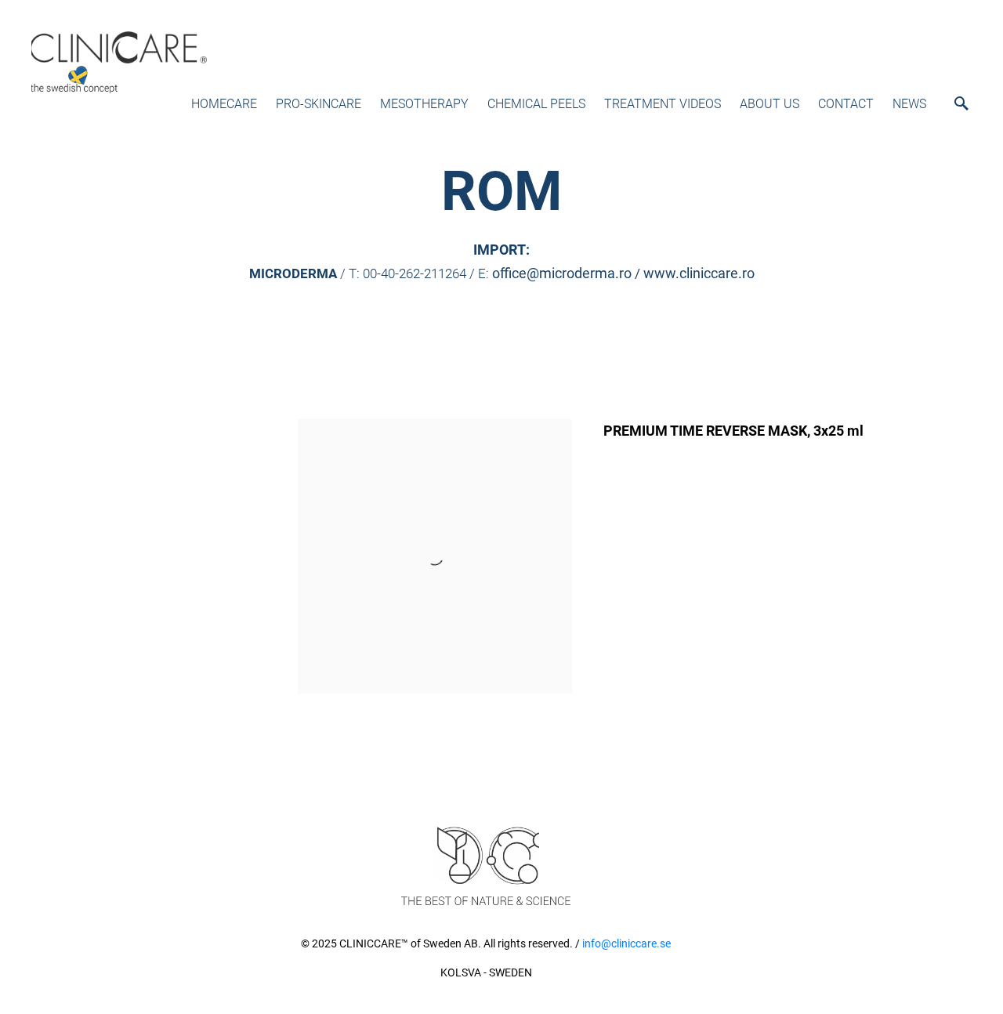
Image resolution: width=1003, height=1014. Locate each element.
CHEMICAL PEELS (536, 103)
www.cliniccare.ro (699, 273)
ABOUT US (769, 103)
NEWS (909, 103)
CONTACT (846, 103)
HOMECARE (224, 103)
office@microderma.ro (562, 273)
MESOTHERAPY (424, 103)
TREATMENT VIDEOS (662, 103)
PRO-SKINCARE (318, 103)
